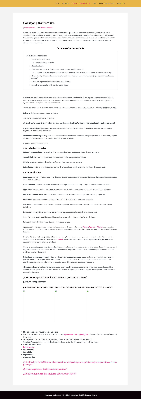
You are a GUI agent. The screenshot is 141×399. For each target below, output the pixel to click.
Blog (94, 3)
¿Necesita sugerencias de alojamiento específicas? (51, 82)
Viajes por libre (29, 28)
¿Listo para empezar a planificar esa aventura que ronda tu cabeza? (57, 69)
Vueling (85, 227)
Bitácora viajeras (46, 28)
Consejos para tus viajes (41, 59)
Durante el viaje (37, 66)
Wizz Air (100, 227)
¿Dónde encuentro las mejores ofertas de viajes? (50, 85)
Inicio (57, 3)
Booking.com (28, 347)
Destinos (65, 3)
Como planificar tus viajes (44, 62)
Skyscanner (68, 334)
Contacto (121, 3)
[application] (89, 3)
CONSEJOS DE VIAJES (80, 3)
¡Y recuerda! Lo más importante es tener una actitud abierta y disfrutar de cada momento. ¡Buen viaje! (73, 72)
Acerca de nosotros (106, 3)
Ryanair (92, 227)
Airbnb (60, 239)
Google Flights (81, 334)
